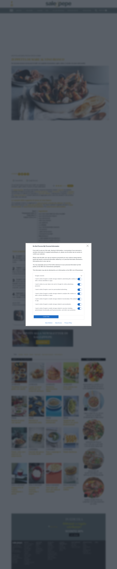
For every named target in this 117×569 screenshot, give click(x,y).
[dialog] (58, 284)
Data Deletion (49, 323)
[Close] (88, 246)
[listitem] (58, 276)
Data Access (58, 323)
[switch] (80, 279)
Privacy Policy (68, 323)
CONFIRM (46, 316)
